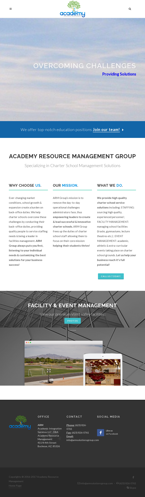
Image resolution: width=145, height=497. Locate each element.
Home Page (15, 485)
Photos (72, 320)
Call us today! (111, 276)
